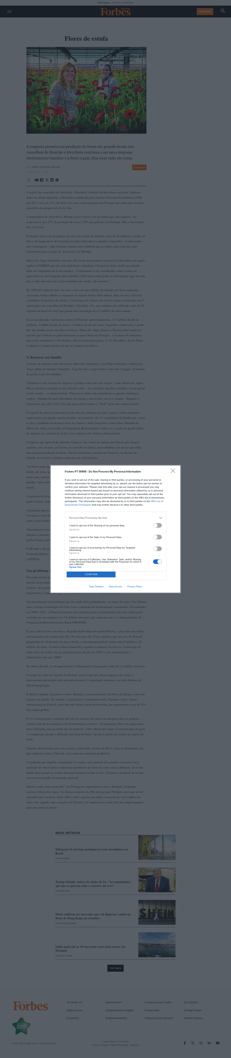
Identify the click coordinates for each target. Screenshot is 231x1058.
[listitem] (115, 518)
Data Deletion (96, 586)
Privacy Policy (134, 586)
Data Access (115, 586)
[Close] (174, 472)
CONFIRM (91, 574)
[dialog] (115, 529)
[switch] (157, 525)
